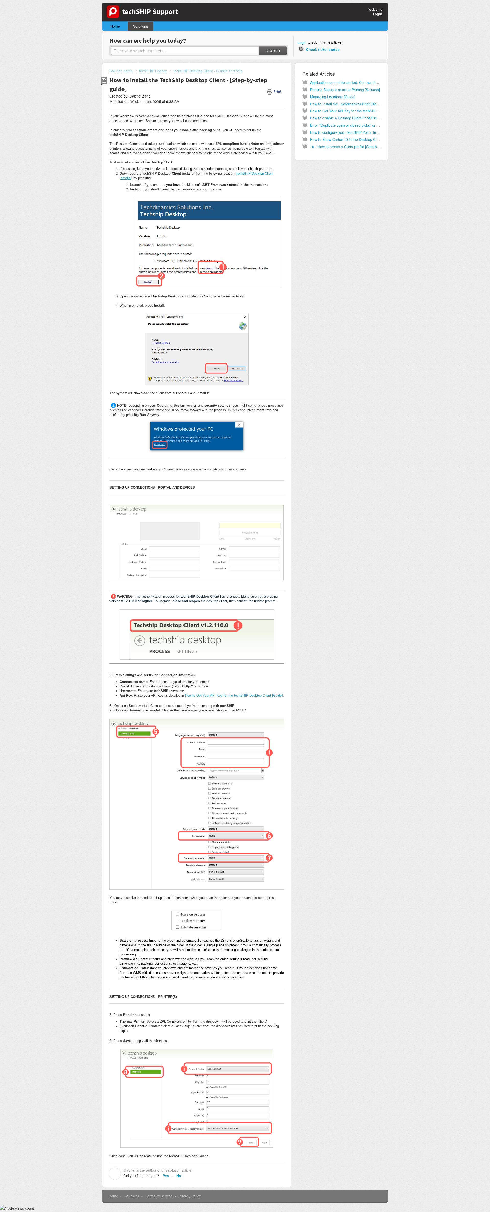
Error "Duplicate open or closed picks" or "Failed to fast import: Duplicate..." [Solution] (378, 125)
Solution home (121, 71)
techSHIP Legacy (153, 71)
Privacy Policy (190, 1195)
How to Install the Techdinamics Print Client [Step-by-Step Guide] (362, 103)
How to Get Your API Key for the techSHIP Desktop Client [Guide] (234, 695)
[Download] (235, 557)
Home (115, 26)
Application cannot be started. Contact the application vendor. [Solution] (367, 82)
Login (302, 42)
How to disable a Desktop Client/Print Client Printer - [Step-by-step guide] (369, 117)
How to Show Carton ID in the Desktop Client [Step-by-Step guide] (363, 139)
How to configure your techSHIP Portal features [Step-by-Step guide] (365, 132)
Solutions (140, 26)
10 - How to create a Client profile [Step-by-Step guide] (354, 146)
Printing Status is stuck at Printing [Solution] (345, 89)
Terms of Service (159, 1195)
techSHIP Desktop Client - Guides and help (208, 71)
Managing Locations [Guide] (333, 96)
